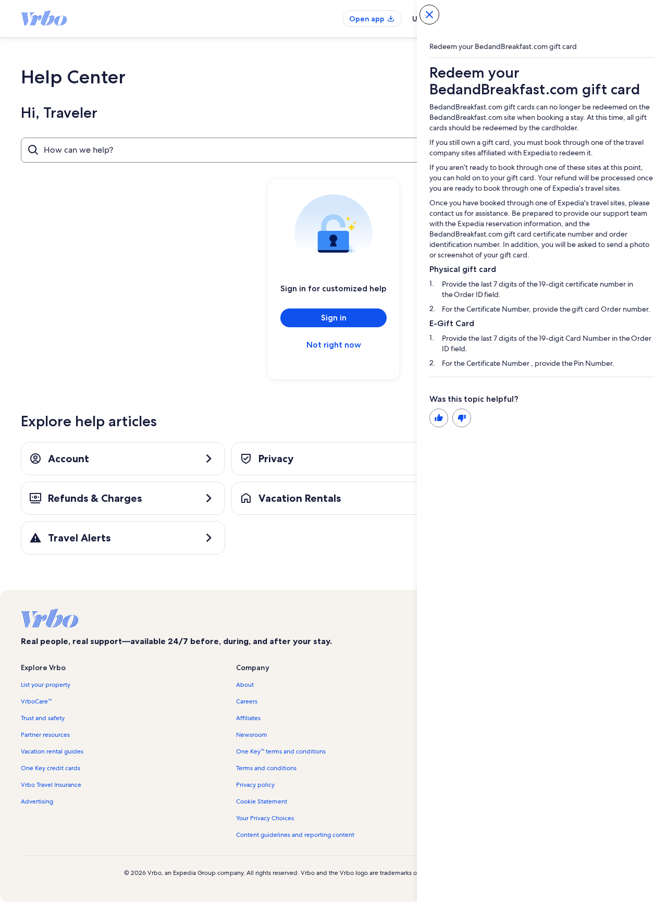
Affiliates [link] (248, 718)
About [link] (245, 685)
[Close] (429, 14)
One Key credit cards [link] (50, 768)
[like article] (438, 418)
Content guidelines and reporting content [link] (295, 835)
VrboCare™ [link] (36, 701)
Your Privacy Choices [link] (265, 818)
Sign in (334, 318)
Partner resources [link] (45, 735)
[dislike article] (461, 418)
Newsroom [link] (251, 735)
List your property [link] (45, 685)
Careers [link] (246, 701)
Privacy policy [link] (255, 785)
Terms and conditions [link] (266, 768)
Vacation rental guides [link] (52, 751)
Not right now (333, 345)
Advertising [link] (37, 801)
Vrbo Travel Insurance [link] (51, 785)
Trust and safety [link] (43, 718)
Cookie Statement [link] (261, 801)
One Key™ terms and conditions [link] (281, 751)
